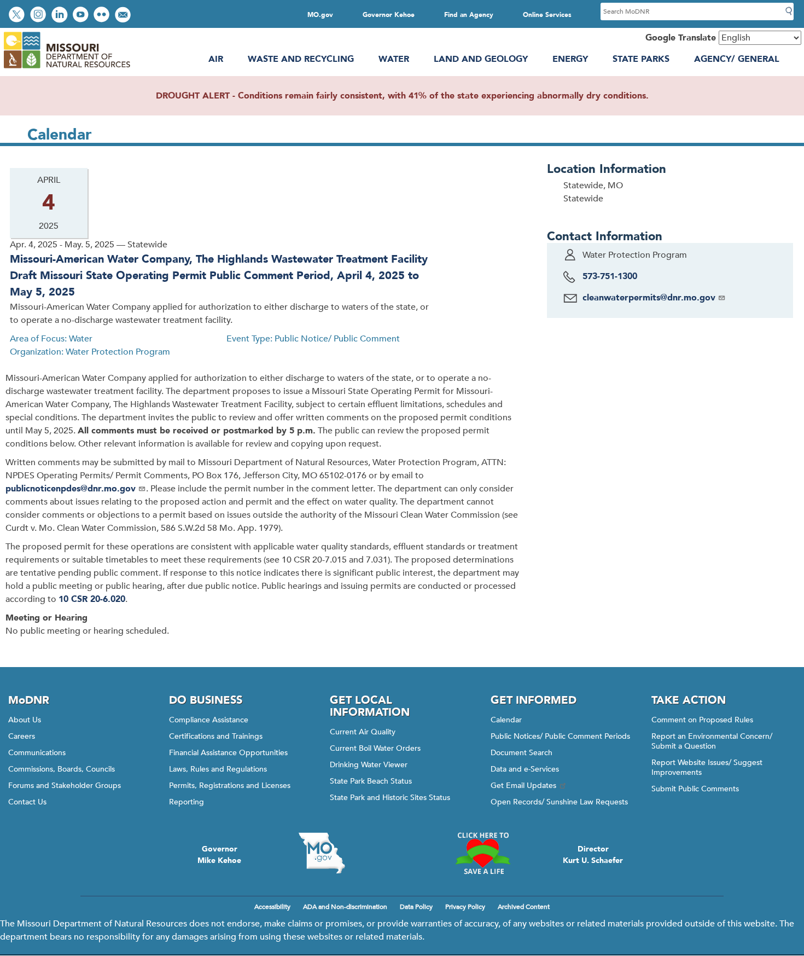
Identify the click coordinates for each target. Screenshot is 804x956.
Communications (37, 753)
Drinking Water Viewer (368, 765)
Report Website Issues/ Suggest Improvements (706, 767)
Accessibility (272, 906)
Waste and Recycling (301, 59)
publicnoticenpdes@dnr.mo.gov (70, 489)
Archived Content (524, 906)
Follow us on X (18, 16)
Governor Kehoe (389, 14)
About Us (24, 720)
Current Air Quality (362, 732)
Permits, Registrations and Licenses (229, 785)
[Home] (66, 68)
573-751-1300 (609, 276)
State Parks (641, 59)
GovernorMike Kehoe (219, 855)
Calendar (506, 720)
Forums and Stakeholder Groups (64, 785)
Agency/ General (736, 59)
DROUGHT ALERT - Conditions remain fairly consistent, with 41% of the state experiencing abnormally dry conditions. (402, 96)
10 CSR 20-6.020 (92, 599)
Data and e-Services (525, 769)
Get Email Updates (523, 785)
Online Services (547, 14)
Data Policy (416, 906)
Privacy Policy (465, 906)
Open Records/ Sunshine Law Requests (559, 802)
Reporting (186, 802)
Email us (124, 16)
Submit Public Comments (695, 789)
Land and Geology (481, 59)
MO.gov (320, 14)
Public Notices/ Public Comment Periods (560, 736)
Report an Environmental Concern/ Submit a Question (711, 741)
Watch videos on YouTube (82, 16)
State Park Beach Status (371, 781)
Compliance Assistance (208, 720)
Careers (21, 736)
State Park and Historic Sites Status (390, 797)
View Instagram (39, 16)
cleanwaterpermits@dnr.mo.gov (648, 298)
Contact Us (27, 802)
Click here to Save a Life (482, 853)
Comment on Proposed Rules (702, 720)
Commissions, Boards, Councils (61, 769)
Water (393, 59)
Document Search (521, 753)
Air (215, 59)
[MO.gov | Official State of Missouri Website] (321, 853)
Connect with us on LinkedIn (60, 16)
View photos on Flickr (103, 16)
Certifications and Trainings (216, 736)
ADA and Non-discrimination (345, 906)
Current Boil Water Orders (375, 748)
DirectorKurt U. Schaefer (593, 855)
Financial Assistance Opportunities (228, 753)
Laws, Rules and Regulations (218, 769)
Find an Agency (468, 14)
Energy (570, 59)
